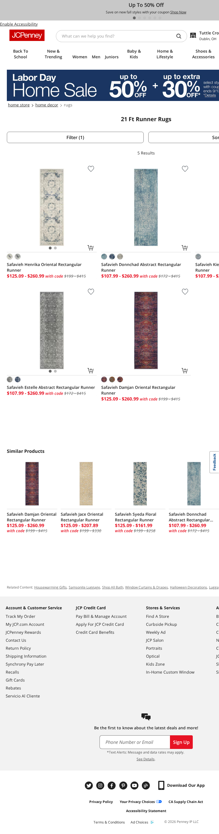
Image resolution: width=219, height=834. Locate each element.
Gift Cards (15, 680)
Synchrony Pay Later (25, 664)
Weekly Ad (156, 632)
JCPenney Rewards (23, 632)
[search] (181, 36)
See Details (146, 759)
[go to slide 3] (144, 17)
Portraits (154, 648)
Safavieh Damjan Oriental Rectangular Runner (138, 390)
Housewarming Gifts (50, 587)
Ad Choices (139, 822)
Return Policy (18, 648)
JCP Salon (155, 640)
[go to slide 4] (149, 17)
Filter (75, 137)
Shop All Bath (112, 587)
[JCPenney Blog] (146, 785)
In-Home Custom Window (170, 672)
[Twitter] (89, 785)
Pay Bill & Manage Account (101, 616)
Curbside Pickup (161, 624)
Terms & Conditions (109, 822)
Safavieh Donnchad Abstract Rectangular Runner (141, 267)
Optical (153, 656)
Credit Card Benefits (95, 632)
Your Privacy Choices (137, 801)
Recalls (12, 672)
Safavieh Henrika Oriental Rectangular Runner (44, 267)
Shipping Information (26, 656)
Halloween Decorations (188, 587)
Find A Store (157, 616)
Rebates (13, 688)
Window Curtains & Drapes (146, 587)
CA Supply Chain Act (186, 801)
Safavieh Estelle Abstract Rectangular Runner (51, 387)
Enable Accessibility (19, 24)
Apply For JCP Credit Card (100, 624)
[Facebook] (112, 785)
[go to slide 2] (139, 17)
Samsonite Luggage (84, 587)
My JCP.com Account (25, 624)
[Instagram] (101, 785)
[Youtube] (135, 785)
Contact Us (16, 640)
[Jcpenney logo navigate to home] (27, 35)
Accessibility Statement (146, 810)
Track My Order (20, 616)
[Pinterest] (123, 785)
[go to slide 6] (160, 17)
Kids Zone (155, 664)
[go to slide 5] (154, 17)
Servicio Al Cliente (23, 696)
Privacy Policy (101, 801)
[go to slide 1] (134, 17)
